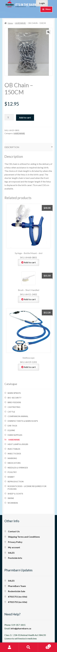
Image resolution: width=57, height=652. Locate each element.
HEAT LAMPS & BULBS (18, 444)
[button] (48, 32)
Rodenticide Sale (16, 591)
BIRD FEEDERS (14, 402)
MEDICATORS (14, 463)
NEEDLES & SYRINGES (18, 467)
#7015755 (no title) (17, 602)
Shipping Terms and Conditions (24, 536)
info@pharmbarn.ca (21, 628)
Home (10, 23)
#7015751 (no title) (17, 596)
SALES (11, 552)
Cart (44, 645)
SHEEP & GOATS (15, 493)
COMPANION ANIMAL (18, 416)
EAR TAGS (12, 425)
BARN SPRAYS (14, 393)
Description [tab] (11, 147)
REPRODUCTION (16, 481)
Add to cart (25, 117)
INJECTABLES (14, 449)
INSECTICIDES (14, 453)
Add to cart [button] (30, 262)
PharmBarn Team (17, 586)
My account (14, 547)
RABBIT (11, 477)
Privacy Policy (15, 542)
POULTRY (12, 472)
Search (28, 647)
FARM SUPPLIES (15, 435)
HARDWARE (20, 23)
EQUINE (11, 430)
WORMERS (13, 503)
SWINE (11, 498)
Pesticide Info (15, 558)
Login (42, 3)
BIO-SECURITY (14, 397)
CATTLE (11, 412)
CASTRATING (14, 407)
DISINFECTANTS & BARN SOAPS (23, 421)
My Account (9, 647)
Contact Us (14, 531)
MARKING (12, 458)
